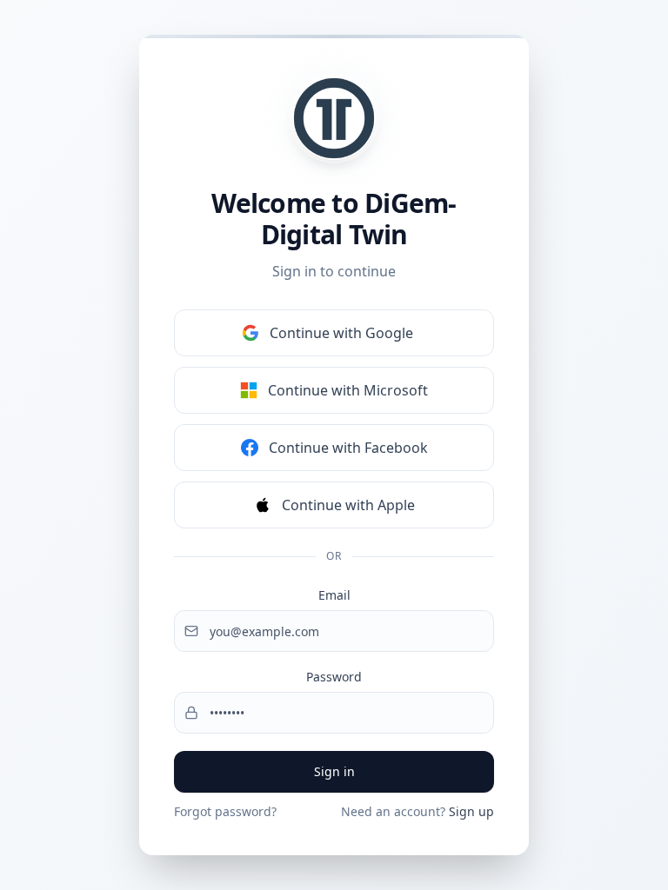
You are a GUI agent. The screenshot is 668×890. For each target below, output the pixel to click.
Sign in (334, 771)
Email (334, 595)
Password (334, 676)
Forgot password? (225, 811)
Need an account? (417, 811)
